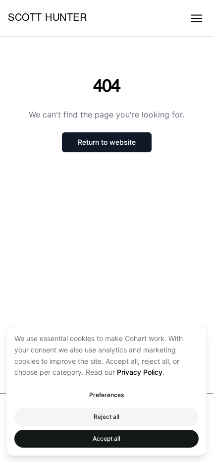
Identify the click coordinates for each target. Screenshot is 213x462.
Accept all (106, 438)
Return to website (107, 142)
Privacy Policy (139, 372)
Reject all (106, 416)
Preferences (106, 395)
